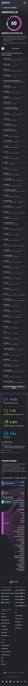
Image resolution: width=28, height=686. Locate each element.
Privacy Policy (14, 676)
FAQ (16, 612)
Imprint (19, 676)
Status (2, 642)
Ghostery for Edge (19, 602)
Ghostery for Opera (20, 599)
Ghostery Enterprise (5, 654)
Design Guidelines (19, 625)
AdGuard (3, 613)
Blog (2, 661)
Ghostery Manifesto (5, 645)
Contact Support (18, 615)
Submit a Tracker (18, 618)
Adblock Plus (4, 616)
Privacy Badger (4, 629)
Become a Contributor (5, 651)
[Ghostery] (6, 3)
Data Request (18, 621)
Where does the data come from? (11, 452)
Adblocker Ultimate (5, 620)
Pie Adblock (3, 626)
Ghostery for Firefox (20, 593)
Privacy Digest (6, 599)
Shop (2, 658)
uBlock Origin (4, 632)
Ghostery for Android (20, 605)
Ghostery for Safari (20, 596)
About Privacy (18, 628)
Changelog (3, 664)
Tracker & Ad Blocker (7, 590)
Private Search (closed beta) (8, 593)
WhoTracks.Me (6, 596)
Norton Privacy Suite (5, 623)
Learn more (21, 447)
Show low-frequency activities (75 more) (14, 387)
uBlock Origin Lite (5, 635)
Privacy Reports (4, 648)
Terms (8, 676)
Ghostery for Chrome (20, 590)
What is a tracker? (7, 450)
